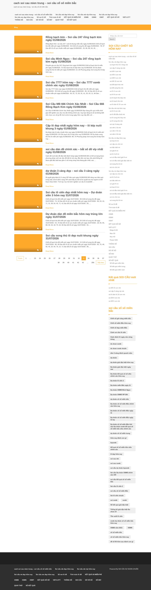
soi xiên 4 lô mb (115, 134)
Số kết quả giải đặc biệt (119, 505)
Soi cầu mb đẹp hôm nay (65, 14)
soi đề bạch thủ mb (116, 84)
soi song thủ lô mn (116, 200)
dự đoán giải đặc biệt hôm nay (122, 362)
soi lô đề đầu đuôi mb (117, 114)
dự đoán (113, 358)
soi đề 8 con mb (115, 78)
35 (93, 258)
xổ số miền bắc (116, 532)
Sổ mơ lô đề (41, 17)
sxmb (125, 500)
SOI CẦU (29, 20)
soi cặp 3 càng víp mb (117, 68)
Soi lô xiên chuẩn (117, 495)
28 (59, 258)
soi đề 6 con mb (115, 75)
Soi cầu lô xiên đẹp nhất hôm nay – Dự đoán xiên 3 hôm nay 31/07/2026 (74, 194)
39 (63, 262)
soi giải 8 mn (114, 184)
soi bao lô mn (114, 187)
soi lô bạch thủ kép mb (118, 98)
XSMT (101, 17)
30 (69, 258)
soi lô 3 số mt (114, 154)
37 (103, 258)
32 (79, 258)
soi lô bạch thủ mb (116, 101)
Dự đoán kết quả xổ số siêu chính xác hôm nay (120, 375)
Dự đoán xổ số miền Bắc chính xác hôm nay (122, 405)
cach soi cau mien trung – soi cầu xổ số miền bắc (45, 3)
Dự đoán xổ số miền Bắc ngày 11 (121, 412)
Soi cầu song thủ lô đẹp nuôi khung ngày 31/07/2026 (72, 237)
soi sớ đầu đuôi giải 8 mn (118, 190)
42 (78, 262)
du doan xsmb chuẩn (118, 348)
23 (35, 258)
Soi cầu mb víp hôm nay (87, 14)
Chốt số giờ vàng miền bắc (120, 318)
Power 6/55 (114, 240)
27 (54, 258)
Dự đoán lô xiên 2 (117, 381)
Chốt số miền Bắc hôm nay (120, 323)
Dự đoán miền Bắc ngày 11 (120, 385)
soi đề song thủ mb (116, 88)
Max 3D (112, 233)
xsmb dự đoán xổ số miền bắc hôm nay (121, 522)
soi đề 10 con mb (116, 81)
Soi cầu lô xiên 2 (116, 486)
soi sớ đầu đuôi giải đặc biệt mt (121, 161)
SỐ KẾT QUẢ (71, 20)
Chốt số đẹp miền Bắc (118, 328)
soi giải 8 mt (114, 151)
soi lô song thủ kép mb (118, 118)
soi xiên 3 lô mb (115, 131)
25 (45, 258)
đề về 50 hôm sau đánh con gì (121, 541)
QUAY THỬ (59, 20)
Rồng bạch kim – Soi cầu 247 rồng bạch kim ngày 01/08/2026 (73, 38)
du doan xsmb (115, 344)
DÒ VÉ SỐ (39, 20)
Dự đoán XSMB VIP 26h (119, 394)
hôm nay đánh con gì (118, 438)
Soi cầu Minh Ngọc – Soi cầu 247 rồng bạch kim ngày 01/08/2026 (73, 60)
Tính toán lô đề (55, 17)
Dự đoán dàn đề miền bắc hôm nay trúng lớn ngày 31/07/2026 (74, 215)
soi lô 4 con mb (115, 91)
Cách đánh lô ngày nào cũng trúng (121, 338)
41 (73, 262)
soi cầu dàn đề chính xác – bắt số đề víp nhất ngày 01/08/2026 (74, 151)
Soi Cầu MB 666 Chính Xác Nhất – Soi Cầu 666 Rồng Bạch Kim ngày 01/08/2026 (75, 105)
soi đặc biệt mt (115, 147)
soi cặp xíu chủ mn (116, 174)
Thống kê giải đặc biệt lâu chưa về (120, 511)
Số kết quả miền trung (117, 266)
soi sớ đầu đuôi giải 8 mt (118, 157)
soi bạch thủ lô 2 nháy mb (119, 65)
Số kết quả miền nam (117, 270)
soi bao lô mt (114, 141)
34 (88, 258)
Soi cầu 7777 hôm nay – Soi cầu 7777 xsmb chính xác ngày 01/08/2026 (73, 84)
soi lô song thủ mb (116, 121)
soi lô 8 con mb (115, 94)
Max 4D (112, 237)
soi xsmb (113, 500)
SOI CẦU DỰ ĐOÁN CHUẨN (128, 569)
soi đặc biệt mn (115, 180)
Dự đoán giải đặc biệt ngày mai (120, 368)
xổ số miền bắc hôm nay (119, 537)
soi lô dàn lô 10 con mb (118, 104)
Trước (20, 258)
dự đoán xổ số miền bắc (119, 399)
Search (112, 39)
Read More (50, 53)
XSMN (94, 17)
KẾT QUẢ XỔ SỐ (113, 17)
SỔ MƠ (49, 20)
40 (68, 262)
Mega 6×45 (114, 230)
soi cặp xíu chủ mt (116, 144)
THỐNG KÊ (19, 20)
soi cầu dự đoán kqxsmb (119, 468)
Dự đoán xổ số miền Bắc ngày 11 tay (121, 419)
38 (58, 262)
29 (64, 258)
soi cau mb (114, 459)
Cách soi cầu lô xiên (118, 332)
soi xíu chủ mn (115, 197)
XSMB (86, 17)
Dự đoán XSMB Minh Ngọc (120, 390)
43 (83, 262)
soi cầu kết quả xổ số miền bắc (120, 481)
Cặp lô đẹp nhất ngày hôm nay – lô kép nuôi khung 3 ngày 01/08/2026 (74, 127)
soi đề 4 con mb (115, 71)
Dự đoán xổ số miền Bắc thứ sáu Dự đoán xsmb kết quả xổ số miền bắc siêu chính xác (121, 426)
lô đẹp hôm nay (116, 454)
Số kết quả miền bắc (117, 263)
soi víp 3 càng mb (116, 124)
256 (93, 262)
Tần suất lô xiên (116, 516)
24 (40, 258)
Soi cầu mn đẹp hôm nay (24, 17)
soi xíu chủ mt (114, 167)
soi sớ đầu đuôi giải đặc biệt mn (121, 194)
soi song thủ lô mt (116, 164)
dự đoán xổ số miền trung (120, 433)
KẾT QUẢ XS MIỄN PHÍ (72, 17)
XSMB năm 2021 (116, 528)
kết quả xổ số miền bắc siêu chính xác (121, 448)
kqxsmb (113, 442)
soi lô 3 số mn (114, 177)
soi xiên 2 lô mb (115, 127)
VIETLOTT (126, 17)
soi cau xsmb (115, 463)
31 (74, 258)
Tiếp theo (100, 262)
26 (50, 258)
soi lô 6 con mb (115, 111)
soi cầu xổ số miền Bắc (119, 491)
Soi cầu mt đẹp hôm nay (108, 14)
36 (98, 258)
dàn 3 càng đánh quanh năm (121, 353)
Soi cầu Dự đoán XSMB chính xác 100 (121, 474)
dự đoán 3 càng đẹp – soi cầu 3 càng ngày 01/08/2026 (72, 172)
